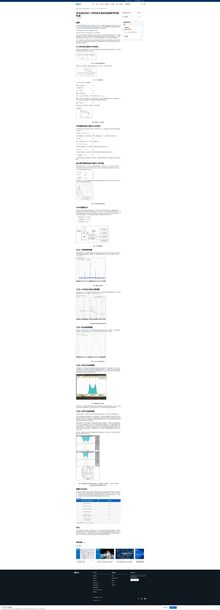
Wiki (113, 582)
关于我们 (95, 575)
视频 (80, 545)
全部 (77, 545)
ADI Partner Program (97, 589)
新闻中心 (95, 580)
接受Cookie (173, 607)
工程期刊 (86, 30)
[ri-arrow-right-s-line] (145, 558)
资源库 (113, 580)
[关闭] (218, 607)
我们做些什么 (95, 582)
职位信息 (95, 578)
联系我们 (95, 591)
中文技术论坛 (114, 578)
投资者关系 (95, 585)
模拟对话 (113, 585)
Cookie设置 (165, 607)
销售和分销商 (95, 587)
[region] (110, 607)
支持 (113, 575)
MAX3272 (89, 213)
